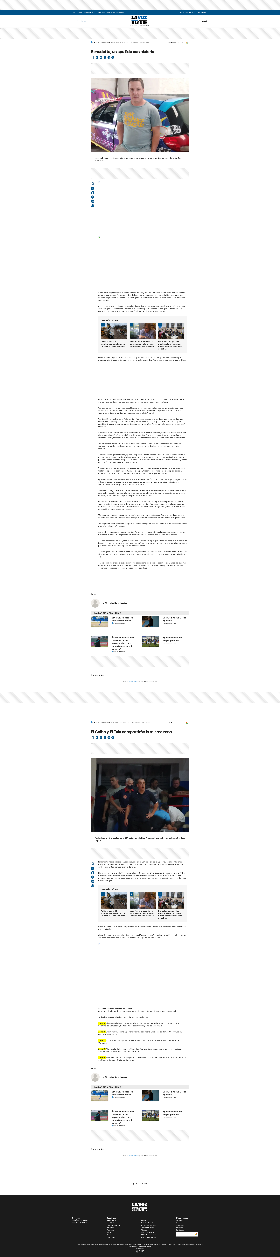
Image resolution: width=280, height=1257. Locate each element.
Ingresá (203, 21)
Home (80, 12)
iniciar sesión (134, 681)
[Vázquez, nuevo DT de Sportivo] (150, 621)
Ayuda (149, 1246)
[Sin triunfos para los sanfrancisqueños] (99, 621)
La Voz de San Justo (114, 603)
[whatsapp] (97, 57)
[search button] (74, 12)
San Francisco (89, 12)
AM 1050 (183, 12)
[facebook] (101, 57)
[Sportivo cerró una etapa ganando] (150, 641)
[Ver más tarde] (92, 57)
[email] (109, 57)
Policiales (111, 12)
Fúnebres (120, 12)
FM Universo (202, 12)
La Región (101, 12)
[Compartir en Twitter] (105, 57)
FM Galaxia (192, 12)
